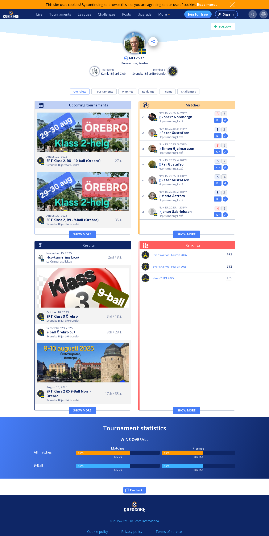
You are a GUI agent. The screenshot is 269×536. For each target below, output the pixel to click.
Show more (82, 234)
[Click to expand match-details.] (225, 120)
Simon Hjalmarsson (177, 148)
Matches (127, 91)
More (162, 14)
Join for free (198, 14)
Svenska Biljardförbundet (149, 74)
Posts (126, 14)
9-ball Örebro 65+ (60, 332)
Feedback (136, 490)
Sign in (228, 14)
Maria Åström (173, 196)
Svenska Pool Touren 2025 (170, 266)
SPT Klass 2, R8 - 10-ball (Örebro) (73, 160)
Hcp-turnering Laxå (62, 257)
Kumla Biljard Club (113, 74)
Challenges (106, 14)
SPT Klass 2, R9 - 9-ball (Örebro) (72, 220)
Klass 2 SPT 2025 (163, 278)
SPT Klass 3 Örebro (62, 316)
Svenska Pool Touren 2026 (170, 255)
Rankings (148, 91)
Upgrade (145, 14)
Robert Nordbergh (176, 117)
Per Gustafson (173, 164)
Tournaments (60, 14)
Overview (79, 91)
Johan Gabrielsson (176, 211)
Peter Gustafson (175, 132)
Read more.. (207, 4)
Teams (167, 91)
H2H (217, 120)
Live (39, 14)
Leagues (84, 14)
